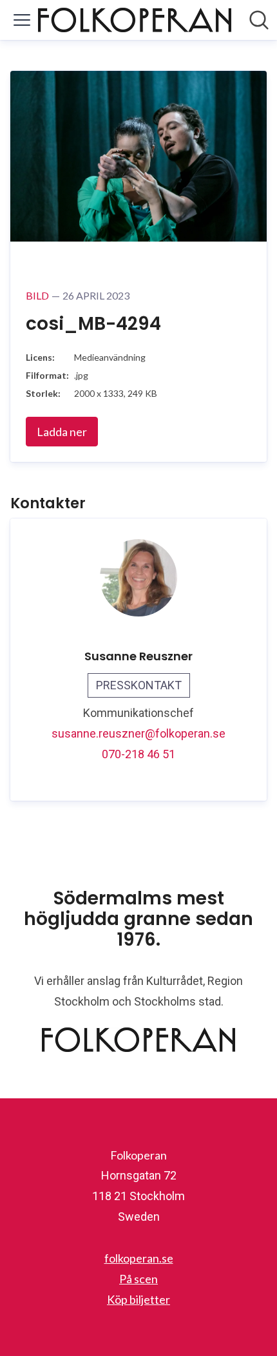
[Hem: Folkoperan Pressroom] (134, 20)
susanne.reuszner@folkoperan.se (138, 733)
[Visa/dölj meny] (22, 20)
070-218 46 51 (138, 754)
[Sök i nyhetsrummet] (259, 20)
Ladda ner (62, 432)
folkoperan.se (138, 1258)
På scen (138, 1279)
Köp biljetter (138, 1299)
